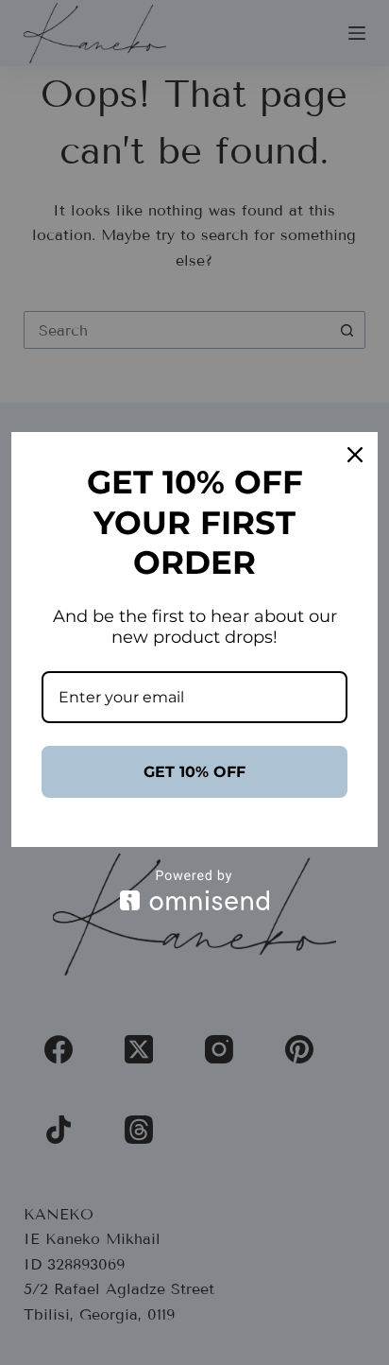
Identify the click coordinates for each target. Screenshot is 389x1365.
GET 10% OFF (194, 772)
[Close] (355, 454)
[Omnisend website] (194, 890)
